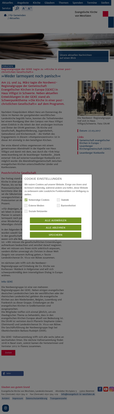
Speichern (55, 234)
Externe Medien (36, 205)
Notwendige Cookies (39, 200)
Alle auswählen (55, 220)
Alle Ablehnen (55, 227)
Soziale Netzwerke (38, 211)
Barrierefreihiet (68, 205)
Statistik (65, 200)
